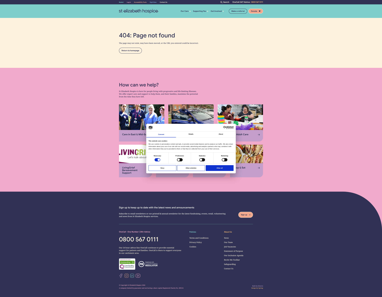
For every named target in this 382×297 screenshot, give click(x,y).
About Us (228, 232)
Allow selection (191, 168)
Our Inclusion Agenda (233, 255)
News (226, 238)
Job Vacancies (230, 246)
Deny (162, 168)
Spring (260, 288)
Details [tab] (191, 134)
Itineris (260, 286)
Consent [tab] (161, 134)
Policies (192, 232)
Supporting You (199, 11)
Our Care (185, 11)
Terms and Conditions (199, 238)
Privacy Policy (195, 242)
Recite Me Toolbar (232, 260)
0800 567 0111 (257, 2)
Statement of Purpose (233, 251)
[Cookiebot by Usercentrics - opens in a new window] (225, 127)
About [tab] (221, 134)
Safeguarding (230, 264)
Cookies (192, 246)
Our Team (228, 242)
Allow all (220, 168)
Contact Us (228, 268)
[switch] (180, 159)
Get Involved (216, 11)
